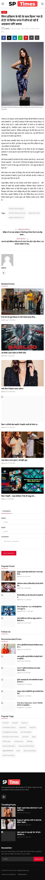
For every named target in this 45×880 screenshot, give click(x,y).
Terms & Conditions (8, 874)
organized (22, 727)
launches (32, 727)
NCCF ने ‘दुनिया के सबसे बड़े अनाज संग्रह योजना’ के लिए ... (28, 669)
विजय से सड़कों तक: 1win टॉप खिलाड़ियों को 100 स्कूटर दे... (29, 608)
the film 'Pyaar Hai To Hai (17, 213)
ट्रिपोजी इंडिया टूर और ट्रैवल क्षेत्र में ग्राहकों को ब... (30, 596)
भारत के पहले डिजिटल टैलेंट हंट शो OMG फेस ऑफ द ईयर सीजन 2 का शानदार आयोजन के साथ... (22, 242)
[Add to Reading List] (37, 38)
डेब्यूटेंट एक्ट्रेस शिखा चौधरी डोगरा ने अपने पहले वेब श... (30, 573)
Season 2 (24, 723)
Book (18, 751)
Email (3, 527)
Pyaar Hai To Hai (34, 213)
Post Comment (8, 553)
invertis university (8, 755)
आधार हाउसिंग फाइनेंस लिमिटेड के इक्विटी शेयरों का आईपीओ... (29, 657)
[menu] (2, 3)
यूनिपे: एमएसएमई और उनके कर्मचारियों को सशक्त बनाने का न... (30, 681)
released (15, 723)
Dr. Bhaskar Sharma (9, 727)
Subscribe (38, 859)
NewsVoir (20, 611)
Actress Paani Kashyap (16, 209)
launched (25, 737)
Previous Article (24, 229)
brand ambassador (9, 746)
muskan (19, 696)
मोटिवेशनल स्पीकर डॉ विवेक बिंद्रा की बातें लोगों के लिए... (30, 584)
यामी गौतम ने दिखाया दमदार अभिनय (12, 389)
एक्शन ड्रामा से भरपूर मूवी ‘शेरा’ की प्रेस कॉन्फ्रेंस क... (28, 833)
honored (5, 723)
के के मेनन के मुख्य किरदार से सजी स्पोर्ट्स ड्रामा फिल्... (18, 317)
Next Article (21, 239)
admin (3, 268)
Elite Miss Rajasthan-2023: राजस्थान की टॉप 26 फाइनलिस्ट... (30, 704)
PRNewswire (22, 874)
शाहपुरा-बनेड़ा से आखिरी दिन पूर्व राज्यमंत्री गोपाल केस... (30, 692)
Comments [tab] (6, 511)
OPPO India (6, 741)
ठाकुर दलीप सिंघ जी (8, 751)
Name (3, 518)
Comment (5, 537)
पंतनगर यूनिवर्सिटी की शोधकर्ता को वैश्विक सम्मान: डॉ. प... (30, 646)
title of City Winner (30, 751)
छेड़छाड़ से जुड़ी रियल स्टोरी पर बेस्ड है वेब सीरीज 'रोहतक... (29, 821)
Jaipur (34, 737)
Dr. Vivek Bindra (26, 732)
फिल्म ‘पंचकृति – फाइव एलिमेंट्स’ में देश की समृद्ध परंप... (18, 496)
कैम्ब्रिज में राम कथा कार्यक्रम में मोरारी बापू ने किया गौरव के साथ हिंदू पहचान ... (22, 233)
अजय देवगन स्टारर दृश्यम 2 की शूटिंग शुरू (14, 460)
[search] (42, 3)
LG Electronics (18, 741)
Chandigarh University (10, 732)
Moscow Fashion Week (26, 746)
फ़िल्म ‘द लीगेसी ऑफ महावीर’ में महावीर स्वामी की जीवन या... (20, 424)
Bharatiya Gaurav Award (10, 737)
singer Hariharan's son (16, 217)
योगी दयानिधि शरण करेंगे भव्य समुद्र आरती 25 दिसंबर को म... (29, 619)
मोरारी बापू (29, 741)
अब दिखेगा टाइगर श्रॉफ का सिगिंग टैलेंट (13, 353)
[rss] (3, 796)
